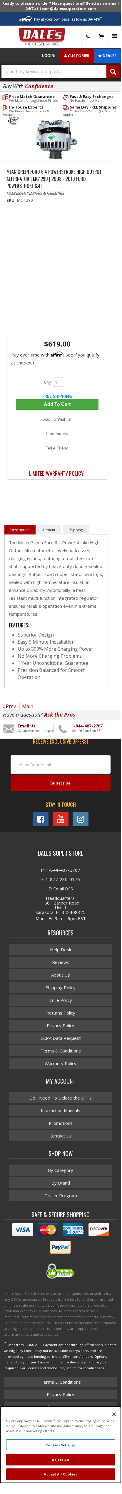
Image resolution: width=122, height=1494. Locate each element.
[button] (60, 71)
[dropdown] (114, 37)
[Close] (114, 1414)
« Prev (9, 706)
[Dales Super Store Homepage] (42, 37)
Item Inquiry (57, 433)
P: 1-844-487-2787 (60, 870)
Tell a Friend (57, 448)
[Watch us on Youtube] (60, 819)
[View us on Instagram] (80, 819)
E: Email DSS (61, 889)
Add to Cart (57, 404)
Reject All (60, 1460)
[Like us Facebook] (41, 819)
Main (27, 706)
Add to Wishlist (57, 419)
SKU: (11, 200)
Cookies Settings (61, 1445)
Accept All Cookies (60, 1474)
